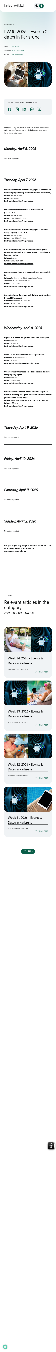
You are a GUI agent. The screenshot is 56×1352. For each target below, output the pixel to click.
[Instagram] (17, 109)
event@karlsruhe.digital (15, 551)
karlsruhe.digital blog (12, 133)
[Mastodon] (31, 109)
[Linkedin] (24, 109)
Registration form (31, 363)
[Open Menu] (49, 5)
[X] (39, 109)
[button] (5, 1347)
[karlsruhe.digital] (14, 5)
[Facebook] (9, 109)
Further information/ (13, 363)
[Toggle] (39, 6)
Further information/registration (18, 201)
